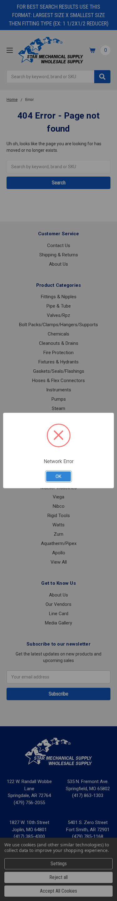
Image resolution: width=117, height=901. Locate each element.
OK (58, 476)
